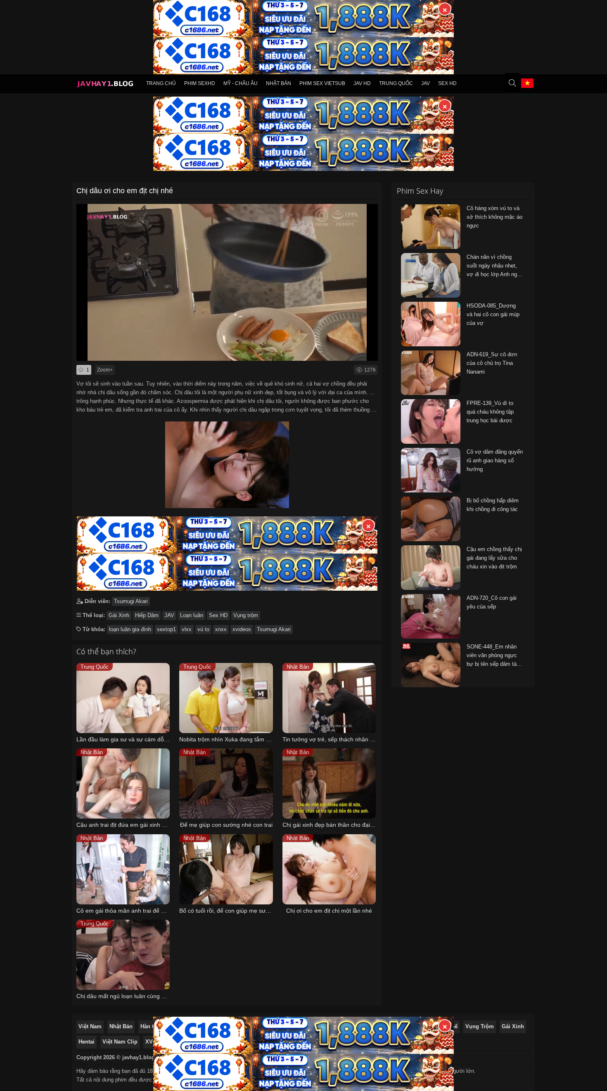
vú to (203, 629)
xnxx (221, 629)
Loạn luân (191, 615)
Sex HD (447, 83)
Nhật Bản (278, 83)
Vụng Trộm (479, 1026)
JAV (425, 83)
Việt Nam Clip (120, 1042)
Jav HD (362, 83)
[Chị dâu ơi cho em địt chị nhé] (227, 462)
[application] (227, 282)
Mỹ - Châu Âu (240, 83)
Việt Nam (90, 1026)
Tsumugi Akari (131, 601)
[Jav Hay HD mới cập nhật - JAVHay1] (104, 85)
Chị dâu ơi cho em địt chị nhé (124, 191)
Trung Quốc (396, 83)
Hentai (86, 1042)
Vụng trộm (245, 615)
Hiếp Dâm (147, 615)
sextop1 (166, 629)
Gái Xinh (119, 615)
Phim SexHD (199, 83)
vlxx (187, 629)
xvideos (241, 629)
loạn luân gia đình (130, 629)
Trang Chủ (161, 83)
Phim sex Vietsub (322, 83)
